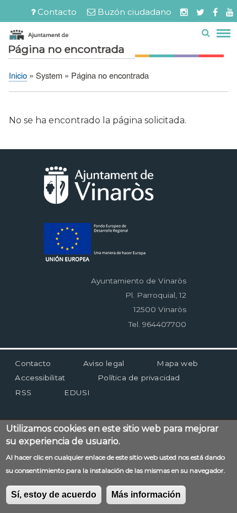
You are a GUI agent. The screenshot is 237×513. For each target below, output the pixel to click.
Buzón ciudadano (134, 12)
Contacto (57, 12)
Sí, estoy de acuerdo (53, 494)
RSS (23, 392)
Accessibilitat (40, 377)
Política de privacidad (139, 377)
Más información (146, 494)
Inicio (18, 75)
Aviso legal (103, 363)
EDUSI (77, 392)
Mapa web (177, 363)
